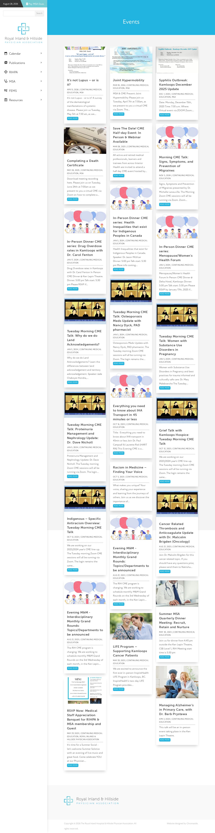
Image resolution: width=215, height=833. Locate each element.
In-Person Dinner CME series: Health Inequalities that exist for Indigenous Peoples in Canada (130, 226)
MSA (11, 81)
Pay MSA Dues (36, 4)
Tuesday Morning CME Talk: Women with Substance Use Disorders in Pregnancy (176, 345)
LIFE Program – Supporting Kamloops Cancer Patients (130, 651)
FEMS (12, 91)
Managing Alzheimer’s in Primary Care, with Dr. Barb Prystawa (176, 709)
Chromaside (192, 823)
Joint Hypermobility (128, 80)
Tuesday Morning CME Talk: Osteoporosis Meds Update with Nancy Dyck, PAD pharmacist (130, 320)
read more (73, 118)
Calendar (14, 53)
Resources (15, 100)
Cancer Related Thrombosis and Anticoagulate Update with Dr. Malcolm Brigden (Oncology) (176, 532)
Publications (16, 63)
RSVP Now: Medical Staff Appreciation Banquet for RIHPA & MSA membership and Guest (84, 719)
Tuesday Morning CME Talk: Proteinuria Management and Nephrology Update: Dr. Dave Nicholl (84, 433)
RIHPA (13, 72)
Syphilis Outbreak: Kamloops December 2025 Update (175, 84)
